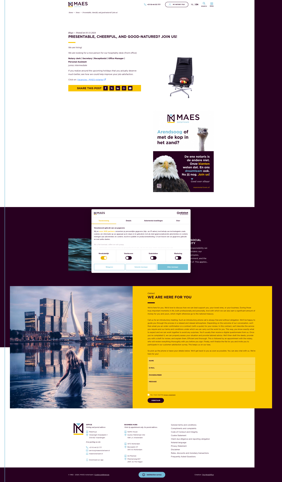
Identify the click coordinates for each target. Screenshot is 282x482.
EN (196, 4)
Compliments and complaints (183, 428)
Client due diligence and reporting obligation (190, 439)
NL (192, 4)
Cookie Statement (178, 435)
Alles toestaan (172, 267)
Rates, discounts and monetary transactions (190, 453)
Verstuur (155, 400)
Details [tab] (128, 221)
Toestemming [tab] (104, 221)
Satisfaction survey (154, 475)
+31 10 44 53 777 (153, 4)
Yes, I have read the (162, 395)
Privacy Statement (179, 446)
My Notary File (179, 4)
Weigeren (109, 267)
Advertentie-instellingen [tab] (153, 221)
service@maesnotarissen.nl (99, 450)
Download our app (96, 460)
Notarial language (178, 442)
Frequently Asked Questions (183, 456)
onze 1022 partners (107, 231)
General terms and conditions (183, 425)
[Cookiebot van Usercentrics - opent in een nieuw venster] (178, 213)
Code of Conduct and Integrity (184, 432)
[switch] (128, 258)
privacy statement (169, 395)
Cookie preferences (102, 475)
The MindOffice (208, 475)
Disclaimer (175, 449)
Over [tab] (178, 221)
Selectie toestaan (141, 267)
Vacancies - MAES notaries (90, 79)
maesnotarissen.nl (96, 454)
